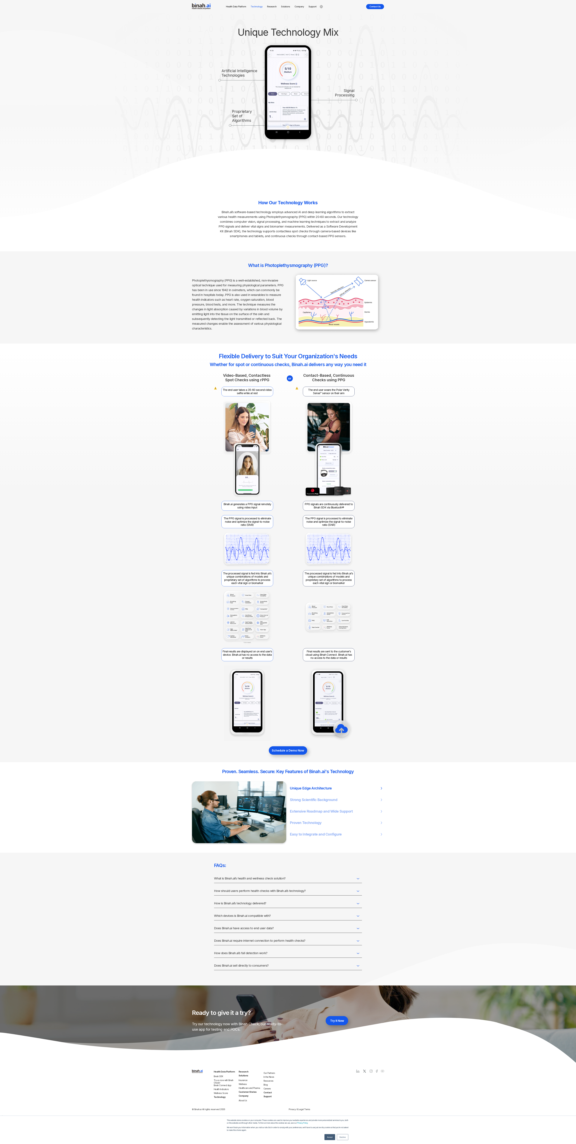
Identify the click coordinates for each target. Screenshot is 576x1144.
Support (312, 6)
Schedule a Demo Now (288, 750)
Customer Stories (248, 1092)
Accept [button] (330, 1137)
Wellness (243, 1084)
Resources (268, 1081)
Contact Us (375, 6)
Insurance (243, 1080)
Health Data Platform (236, 6)
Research (272, 6)
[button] (337, 788)
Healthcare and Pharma (249, 1088)
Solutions (285, 6)
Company (299, 6)
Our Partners (269, 1073)
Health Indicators (221, 1089)
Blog (266, 1084)
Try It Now (337, 1021)
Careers (267, 1088)
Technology (257, 6)
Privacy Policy (302, 1123)
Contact (268, 1092)
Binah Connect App (222, 1085)
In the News (269, 1077)
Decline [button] (342, 1137)
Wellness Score (221, 1093)
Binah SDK (218, 1076)
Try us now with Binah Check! (223, 1081)
